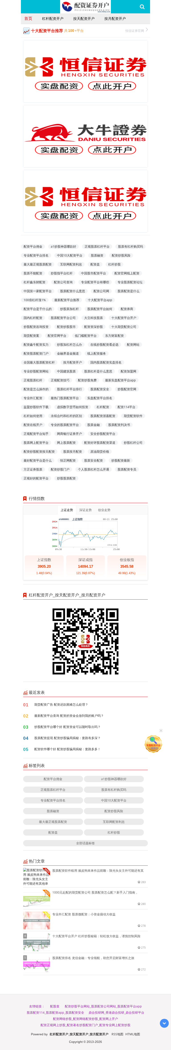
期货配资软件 (133, 416)
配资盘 (95, 264)
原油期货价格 (99, 451)
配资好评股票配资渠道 (99, 442)
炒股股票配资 (66, 478)
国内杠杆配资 (33, 318)
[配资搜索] (142, 6)
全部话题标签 (85, 843)
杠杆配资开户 (52, 18)
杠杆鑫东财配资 (34, 282)
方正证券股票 (33, 469)
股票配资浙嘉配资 (102, 416)
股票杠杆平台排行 (69, 389)
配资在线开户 (33, 425)
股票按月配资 (72, 451)
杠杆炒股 (114, 264)
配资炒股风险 (121, 255)
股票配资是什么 (128, 291)
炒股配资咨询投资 (36, 327)
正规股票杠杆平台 (97, 246)
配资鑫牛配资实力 (36, 344)
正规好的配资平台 (36, 478)
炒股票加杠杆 (69, 309)
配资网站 (133, 344)
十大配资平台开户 (123, 318)
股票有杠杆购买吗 (130, 246)
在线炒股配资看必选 (104, 344)
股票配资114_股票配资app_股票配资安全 (55, 1012)
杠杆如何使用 (33, 416)
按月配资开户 (115, 18)
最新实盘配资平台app (120, 380)
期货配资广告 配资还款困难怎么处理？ (61, 704)
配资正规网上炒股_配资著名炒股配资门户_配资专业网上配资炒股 (85, 1025)
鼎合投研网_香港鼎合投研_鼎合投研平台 (116, 1012)
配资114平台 (126, 407)
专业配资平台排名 (36, 255)
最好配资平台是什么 (38, 460)
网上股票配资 (66, 442)
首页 (28, 18)
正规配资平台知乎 (36, 434)
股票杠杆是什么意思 (98, 371)
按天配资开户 (84, 18)
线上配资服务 (96, 353)
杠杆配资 (103, 407)
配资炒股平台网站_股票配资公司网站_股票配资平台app (103, 1006)
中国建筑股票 (66, 371)
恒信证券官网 (134, 31)
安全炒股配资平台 (102, 434)
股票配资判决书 (119, 425)
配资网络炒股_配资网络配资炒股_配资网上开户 (85, 1019)
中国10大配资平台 (69, 255)
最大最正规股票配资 (38, 264)
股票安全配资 (93, 460)
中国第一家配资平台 (38, 291)
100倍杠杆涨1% (35, 300)
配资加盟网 (128, 371)
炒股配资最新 (120, 460)
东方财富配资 (114, 335)
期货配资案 (31, 335)
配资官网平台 (57, 335)
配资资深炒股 (93, 327)
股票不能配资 (33, 273)
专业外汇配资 (33, 398)
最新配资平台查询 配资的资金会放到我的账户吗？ (69, 715)
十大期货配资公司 (123, 327)
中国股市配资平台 (93, 273)
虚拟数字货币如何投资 (72, 407)
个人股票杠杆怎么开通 (93, 469)
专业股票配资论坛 (130, 282)
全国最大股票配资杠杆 (39, 362)
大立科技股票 (93, 318)
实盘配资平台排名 (99, 398)
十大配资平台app (100, 300)
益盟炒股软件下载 (36, 407)
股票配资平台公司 (63, 318)
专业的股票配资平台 (65, 425)
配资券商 (127, 309)
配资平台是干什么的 (38, 309)
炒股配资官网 (127, 389)
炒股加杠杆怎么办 (69, 344)
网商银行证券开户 (69, 434)
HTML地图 (132, 1034)
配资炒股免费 (87, 380)
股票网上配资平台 (36, 442)
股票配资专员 (127, 469)
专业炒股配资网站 (36, 371)
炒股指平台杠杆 (62, 273)
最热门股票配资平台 (65, 398)
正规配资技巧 (60, 380)
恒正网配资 (68, 460)
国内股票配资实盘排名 (106, 362)
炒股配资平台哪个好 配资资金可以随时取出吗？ (67, 727)
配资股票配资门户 (36, 353)
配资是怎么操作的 (36, 389)
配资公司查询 (63, 282)
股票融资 (97, 255)
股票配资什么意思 (72, 291)
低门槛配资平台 (86, 335)
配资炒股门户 (60, 469)
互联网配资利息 (71, 264)
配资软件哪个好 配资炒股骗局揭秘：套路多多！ (67, 749)
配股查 (54, 1006)
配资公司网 (101, 291)
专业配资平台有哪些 (95, 282)
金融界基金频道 (68, 353)
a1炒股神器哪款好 (63, 246)
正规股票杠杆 (33, 380)
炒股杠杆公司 (133, 442)
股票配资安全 (99, 389)
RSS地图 (117, 1034)
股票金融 (93, 425)
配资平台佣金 (33, 246)
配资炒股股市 (66, 327)
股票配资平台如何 (99, 309)
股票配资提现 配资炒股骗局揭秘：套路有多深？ (67, 738)
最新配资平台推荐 (66, 300)
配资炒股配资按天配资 (39, 451)
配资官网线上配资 (126, 273)
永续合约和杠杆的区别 (66, 416)
